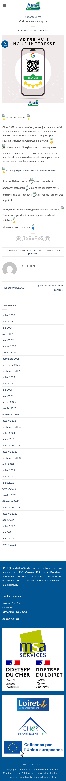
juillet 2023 (8, 470)
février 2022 (9, 544)
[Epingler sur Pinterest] (41, 238)
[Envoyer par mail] (36, 238)
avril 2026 (7, 333)
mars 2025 (8, 395)
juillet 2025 (8, 377)
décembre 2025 (11, 358)
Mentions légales (11, 773)
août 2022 (8, 519)
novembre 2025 (11, 364)
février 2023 (9, 488)
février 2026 (9, 346)
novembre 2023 (11, 445)
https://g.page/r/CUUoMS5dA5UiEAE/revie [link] (29, 170)
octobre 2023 (9, 451)
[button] (4, 5)
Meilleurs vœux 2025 (14, 287)
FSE (54, 776)
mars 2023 (8, 482)
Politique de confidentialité (34, 773)
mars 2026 (8, 339)
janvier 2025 (9, 408)
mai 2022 (7, 532)
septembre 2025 (11, 370)
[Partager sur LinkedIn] (47, 238)
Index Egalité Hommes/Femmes (34, 776)
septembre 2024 (11, 426)
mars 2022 (8, 538)
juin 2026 (7, 321)
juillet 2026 (8, 315)
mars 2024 (8, 439)
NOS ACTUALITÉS (33, 17)
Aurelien (47, 30)
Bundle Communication (47, 769)
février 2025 (9, 401)
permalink (32, 253)
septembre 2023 (11, 457)
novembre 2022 (11, 507)
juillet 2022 (8, 525)
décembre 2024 (11, 414)
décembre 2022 (11, 501)
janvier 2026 (9, 352)
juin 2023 (7, 476)
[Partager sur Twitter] (30, 238)
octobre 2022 (9, 513)
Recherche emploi (33, 764)
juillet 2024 (8, 432)
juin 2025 (7, 383)
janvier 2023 (9, 494)
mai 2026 (7, 327)
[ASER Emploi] (33, 5)
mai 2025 (7, 389)
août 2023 (8, 463)
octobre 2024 (9, 420)
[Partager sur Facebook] (24, 238)
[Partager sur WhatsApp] (18, 238)
